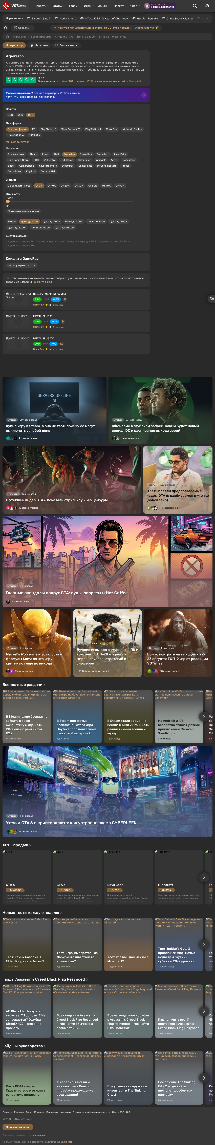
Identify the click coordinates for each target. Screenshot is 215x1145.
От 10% (52, 185)
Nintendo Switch (132, 129)
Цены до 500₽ (96, 221)
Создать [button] (23, 27)
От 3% (38, 185)
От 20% (65, 185)
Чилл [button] (133, 6)
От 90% (120, 185)
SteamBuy (86, 154)
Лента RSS (118, 1112)
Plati (56, 154)
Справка (7, 1112)
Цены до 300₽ (73, 221)
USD (20, 114)
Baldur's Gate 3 (41, 18)
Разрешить (96, 36)
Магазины (41, 45)
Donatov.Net (48, 171)
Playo (45, 154)
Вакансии (52, 1112)
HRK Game (67, 160)
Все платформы (41, 36)
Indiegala (101, 160)
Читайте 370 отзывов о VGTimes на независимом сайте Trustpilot (99, 81)
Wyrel (114, 160)
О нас (29, 1112)
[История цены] (64, 299)
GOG (36, 160)
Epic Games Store (18, 160)
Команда (39, 1112)
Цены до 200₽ (51, 221)
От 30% (79, 185)
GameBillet (84, 160)
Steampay (67, 165)
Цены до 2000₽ (64, 227)
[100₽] (8, 201)
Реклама (19, 1112)
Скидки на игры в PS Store (114, 241)
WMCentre (50, 160)
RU (130, 1112)
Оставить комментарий (95, 671)
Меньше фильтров (18, 141)
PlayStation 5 (48, 129)
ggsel (11, 165)
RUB (30, 114)
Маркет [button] (119, 6)
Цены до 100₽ (29, 221)
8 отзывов (58, 305)
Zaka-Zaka (120, 154)
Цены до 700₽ (118, 221)
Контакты (65, 1112)
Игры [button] (87, 6)
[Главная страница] (14, 6)
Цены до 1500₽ (40, 227)
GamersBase (26, 165)
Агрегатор (20, 36)
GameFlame (85, 165)
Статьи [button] (57, 6)
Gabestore (129, 160)
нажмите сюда (42, 281)
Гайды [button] (73, 6)
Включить (66, 1141)
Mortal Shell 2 (67, 18)
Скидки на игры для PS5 (81, 241)
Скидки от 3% (64, 36)
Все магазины (16, 154)
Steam (33, 154)
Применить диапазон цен (23, 211)
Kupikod (31, 171)
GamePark (103, 154)
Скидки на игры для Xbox (21, 245)
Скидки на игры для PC (20, 241)
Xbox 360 (34, 134)
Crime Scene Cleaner (180, 18)
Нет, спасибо (123, 36)
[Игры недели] (207, 18)
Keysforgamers (48, 165)
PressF (125, 165)
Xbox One (111, 129)
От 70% (106, 185)
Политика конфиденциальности (91, 1112)
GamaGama (14, 171)
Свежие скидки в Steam (50, 241)
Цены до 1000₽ (17, 227)
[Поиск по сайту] (195, 6)
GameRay (69, 154)
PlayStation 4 (93, 129)
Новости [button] (40, 6)
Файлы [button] (102, 6)
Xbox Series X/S (70, 129)
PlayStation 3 (16, 134)
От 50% (92, 185)
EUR (10, 114)
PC (33, 129)
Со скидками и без (19, 185)
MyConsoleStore (106, 165)
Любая (12, 221)
